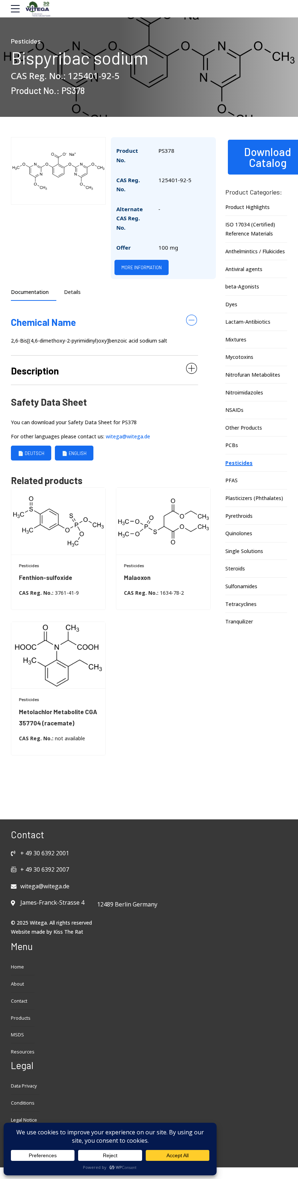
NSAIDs (234, 409)
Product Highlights (247, 207)
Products (21, 1018)
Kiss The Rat (68, 931)
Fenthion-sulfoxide (45, 577)
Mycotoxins (239, 356)
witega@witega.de (128, 436)
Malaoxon (137, 577)
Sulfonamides (241, 586)
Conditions (23, 1103)
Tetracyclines (241, 604)
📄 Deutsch (31, 453)
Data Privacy (24, 1086)
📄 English (74, 453)
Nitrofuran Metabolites (252, 374)
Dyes (231, 304)
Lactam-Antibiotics (247, 321)
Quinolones (238, 533)
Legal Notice (24, 1120)
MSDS (17, 1035)
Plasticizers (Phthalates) (254, 498)
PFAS (231, 480)
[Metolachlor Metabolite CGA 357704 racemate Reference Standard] (58, 655)
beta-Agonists (242, 286)
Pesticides (26, 41)
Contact (19, 1001)
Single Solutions (244, 551)
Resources (23, 1052)
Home (17, 967)
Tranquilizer (239, 621)
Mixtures (235, 339)
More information (141, 267)
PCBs (231, 445)
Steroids (235, 568)
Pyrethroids (239, 515)
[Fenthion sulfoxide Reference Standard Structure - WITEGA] (58, 521)
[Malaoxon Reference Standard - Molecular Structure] (163, 521)
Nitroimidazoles (244, 392)
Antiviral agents (243, 269)
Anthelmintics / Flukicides (255, 251)
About (17, 984)
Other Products (243, 427)
